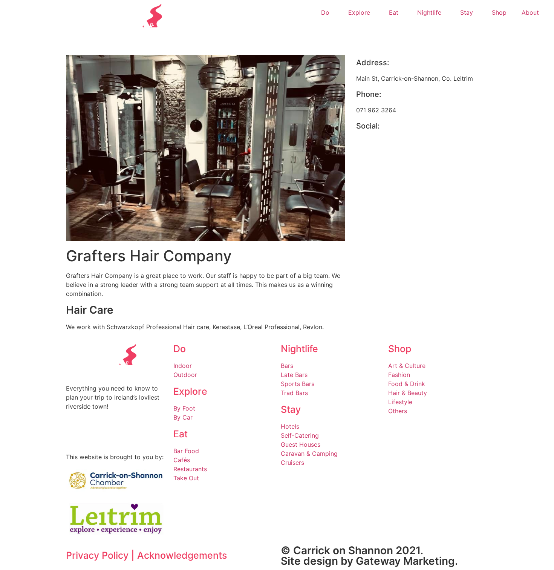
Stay (466, 12)
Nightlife (429, 12)
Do (325, 12)
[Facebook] (365, 146)
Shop (499, 12)
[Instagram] (96, 433)
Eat (393, 12)
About (530, 12)
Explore (359, 12)
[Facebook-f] (75, 433)
